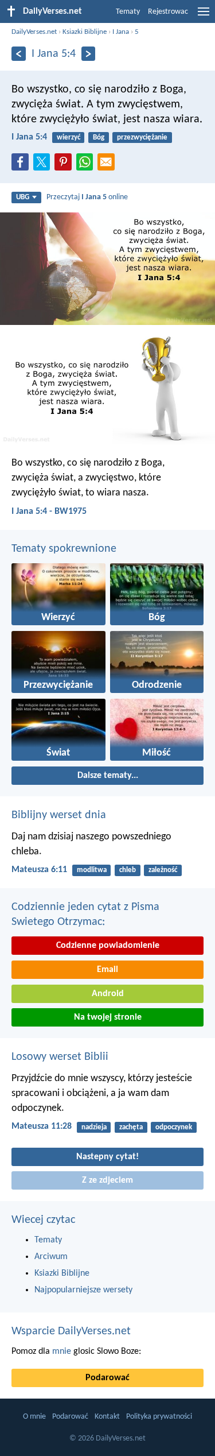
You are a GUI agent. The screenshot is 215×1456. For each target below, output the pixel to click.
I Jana (120, 32)
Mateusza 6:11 (39, 869)
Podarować (107, 1378)
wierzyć (68, 137)
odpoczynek (173, 1127)
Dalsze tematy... (107, 775)
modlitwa (92, 870)
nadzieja (94, 1127)
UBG (22, 197)
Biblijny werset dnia (58, 815)
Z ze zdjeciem (107, 1180)
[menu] (203, 16)
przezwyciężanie (142, 137)
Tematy (128, 11)
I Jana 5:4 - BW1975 (49, 511)
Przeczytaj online (87, 197)
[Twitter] (44, 165)
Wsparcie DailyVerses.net (71, 1331)
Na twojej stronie (108, 1017)
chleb (127, 870)
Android (108, 993)
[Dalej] (88, 54)
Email (107, 969)
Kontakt (107, 1416)
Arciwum (51, 1256)
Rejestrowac (168, 11)
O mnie (34, 1416)
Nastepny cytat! (107, 1156)
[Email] (108, 165)
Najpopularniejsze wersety (83, 1290)
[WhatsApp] (87, 162)
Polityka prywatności (159, 1416)
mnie (61, 1351)
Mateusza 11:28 (41, 1126)
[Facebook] (22, 165)
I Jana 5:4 (29, 137)
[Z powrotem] (18, 54)
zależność (162, 870)
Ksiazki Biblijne (84, 32)
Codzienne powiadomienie (107, 945)
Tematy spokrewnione (63, 549)
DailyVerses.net (34, 32)
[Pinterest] (65, 165)
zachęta (131, 1127)
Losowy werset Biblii (59, 1057)
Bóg (98, 137)
